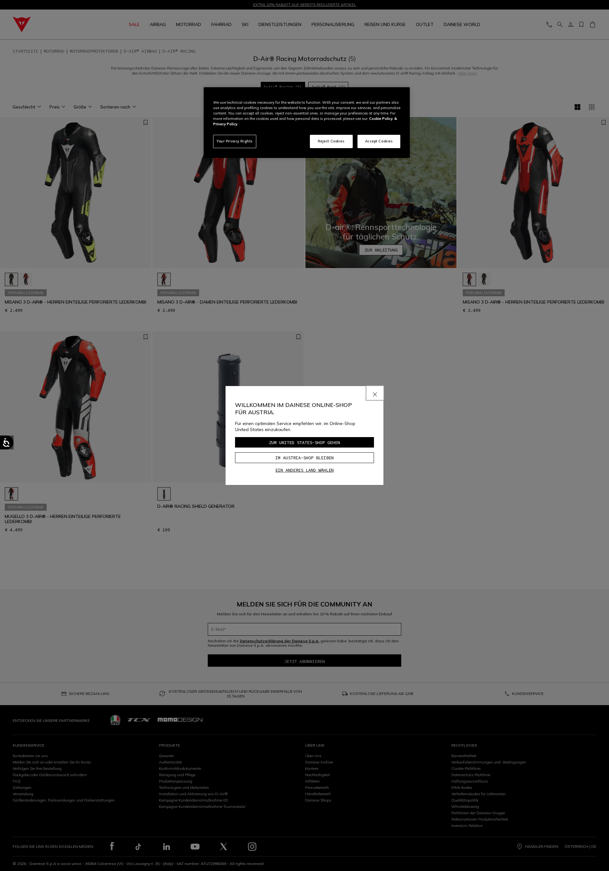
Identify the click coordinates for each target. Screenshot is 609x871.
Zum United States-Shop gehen (304, 442)
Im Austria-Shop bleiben (304, 458)
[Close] (374, 393)
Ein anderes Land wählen (304, 470)
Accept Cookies (379, 141)
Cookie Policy (381, 118)
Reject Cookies (331, 141)
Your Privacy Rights (235, 141)
